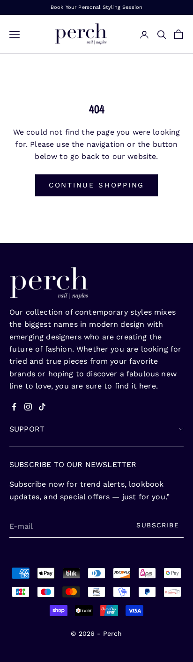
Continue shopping (96, 185)
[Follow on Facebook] (14, 406)
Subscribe (157, 525)
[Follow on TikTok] (42, 406)
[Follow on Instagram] (28, 406)
